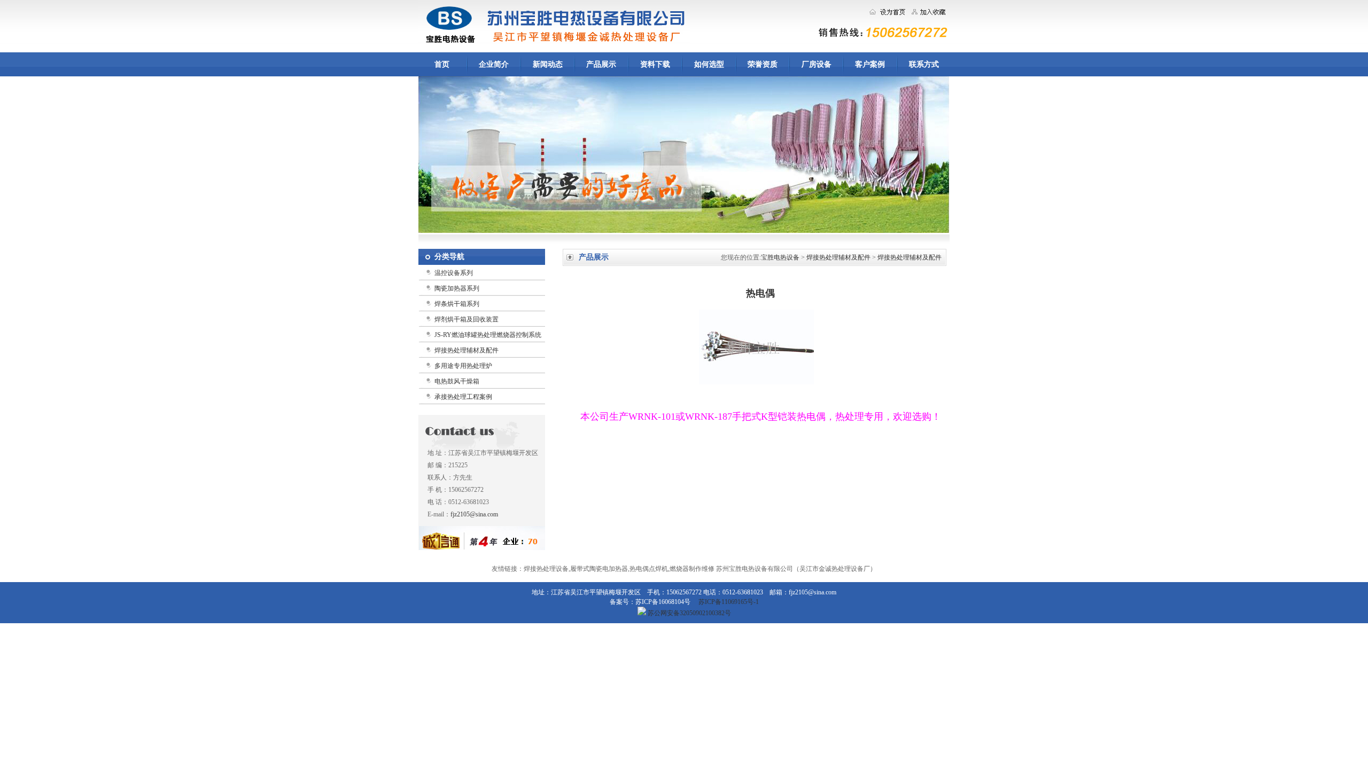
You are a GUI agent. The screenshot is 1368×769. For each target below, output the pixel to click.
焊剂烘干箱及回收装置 (466, 319)
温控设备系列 (453, 273)
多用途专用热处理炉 (463, 366)
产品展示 (601, 64)
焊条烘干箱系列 (456, 304)
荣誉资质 (763, 64)
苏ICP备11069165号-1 (728, 602)
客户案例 (870, 64)
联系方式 (924, 64)
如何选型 (709, 64)
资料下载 (655, 64)
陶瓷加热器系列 (456, 288)
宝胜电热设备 (780, 257)
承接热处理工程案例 (463, 397)
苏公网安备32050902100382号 (688, 613)
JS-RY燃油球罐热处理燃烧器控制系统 (487, 335)
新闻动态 (548, 64)
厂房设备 (816, 64)
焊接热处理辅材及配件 (466, 350)
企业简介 (494, 64)
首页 (441, 64)
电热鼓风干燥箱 (456, 381)
